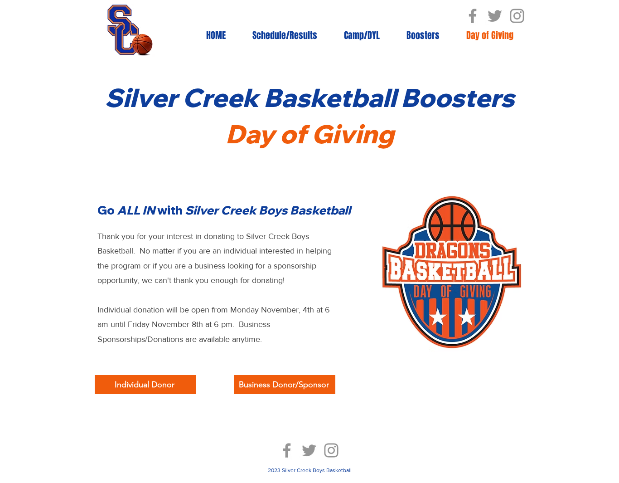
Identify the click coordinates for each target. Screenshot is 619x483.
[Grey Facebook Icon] (472, 15)
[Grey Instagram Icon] (517, 15)
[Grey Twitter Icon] (494, 15)
